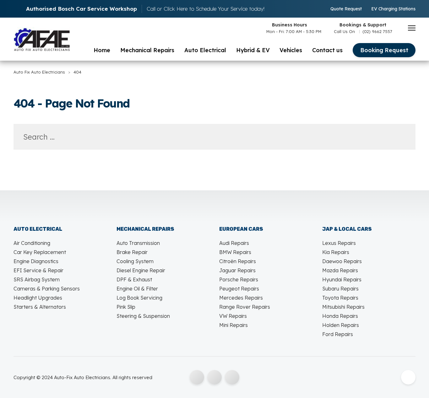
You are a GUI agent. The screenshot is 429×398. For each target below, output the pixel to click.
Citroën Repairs (237, 261)
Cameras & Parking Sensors (47, 288)
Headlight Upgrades (38, 298)
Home (102, 50)
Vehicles (291, 50)
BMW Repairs (235, 252)
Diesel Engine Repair (141, 270)
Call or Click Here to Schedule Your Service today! (205, 8)
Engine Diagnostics (36, 261)
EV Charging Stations (393, 9)
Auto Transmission (138, 243)
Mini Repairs (233, 325)
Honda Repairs (340, 316)
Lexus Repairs (339, 243)
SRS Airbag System (37, 279)
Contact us (327, 50)
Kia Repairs (335, 252)
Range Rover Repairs (244, 307)
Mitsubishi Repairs (343, 307)
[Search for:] (214, 138)
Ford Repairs (337, 334)
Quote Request (346, 9)
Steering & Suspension (143, 316)
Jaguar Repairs (237, 270)
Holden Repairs (340, 325)
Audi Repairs (234, 243)
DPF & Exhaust (134, 279)
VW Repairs (233, 316)
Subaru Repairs (340, 288)
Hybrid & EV (253, 50)
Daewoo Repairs (342, 261)
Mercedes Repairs (241, 298)
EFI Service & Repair (38, 270)
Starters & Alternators (40, 307)
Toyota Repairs (340, 298)
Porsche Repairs (238, 279)
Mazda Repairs (340, 270)
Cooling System (135, 261)
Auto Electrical (205, 50)
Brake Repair (132, 252)
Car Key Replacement (40, 252)
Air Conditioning (32, 243)
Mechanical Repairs (147, 50)
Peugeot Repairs (239, 288)
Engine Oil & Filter (137, 288)
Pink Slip (126, 307)
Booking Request (384, 50)
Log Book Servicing (139, 298)
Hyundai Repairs (341, 279)
